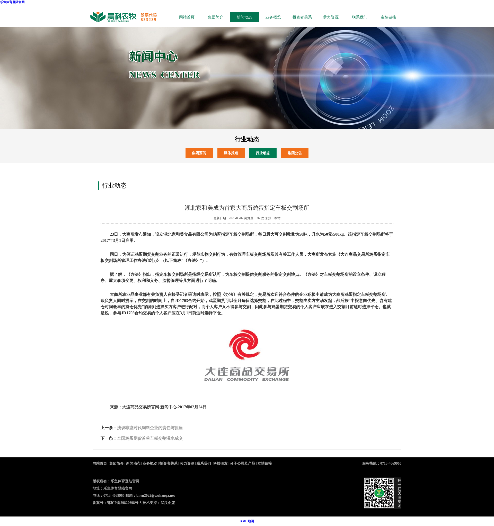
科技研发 (220, 463)
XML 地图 (247, 521)
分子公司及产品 (242, 463)
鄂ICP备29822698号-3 (124, 503)
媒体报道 (231, 153)
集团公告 (295, 153)
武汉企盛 (168, 503)
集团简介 (215, 17)
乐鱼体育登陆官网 (12, 2)
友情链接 (388, 17)
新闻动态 (244, 17)
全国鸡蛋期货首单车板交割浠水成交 (150, 438)
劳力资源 (331, 17)
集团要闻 (199, 153)
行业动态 (263, 153)
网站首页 (187, 17)
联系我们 (359, 17)
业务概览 (273, 17)
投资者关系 (302, 17)
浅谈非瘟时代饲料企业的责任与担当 (150, 428)
